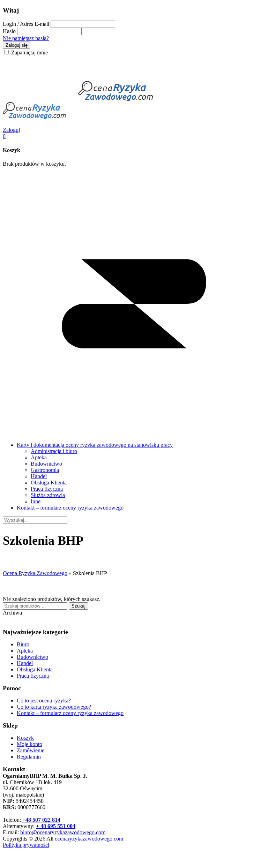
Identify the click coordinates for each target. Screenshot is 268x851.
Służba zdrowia (48, 495)
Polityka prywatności (26, 845)
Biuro (23, 644)
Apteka (39, 457)
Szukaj (78, 606)
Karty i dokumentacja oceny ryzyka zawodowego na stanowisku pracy (95, 445)
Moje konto (29, 744)
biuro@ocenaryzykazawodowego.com (62, 832)
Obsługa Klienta (49, 482)
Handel (39, 476)
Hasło (9, 31)
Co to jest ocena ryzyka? (44, 700)
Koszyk (25, 738)
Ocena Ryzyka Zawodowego (35, 573)
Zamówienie (30, 750)
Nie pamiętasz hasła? (26, 38)
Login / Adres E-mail (26, 24)
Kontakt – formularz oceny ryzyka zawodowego (70, 508)
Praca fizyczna (47, 489)
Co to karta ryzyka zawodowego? (54, 707)
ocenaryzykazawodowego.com (89, 839)
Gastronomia (45, 470)
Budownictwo (46, 464)
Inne (35, 501)
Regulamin (29, 757)
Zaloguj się (17, 45)
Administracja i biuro (54, 451)
